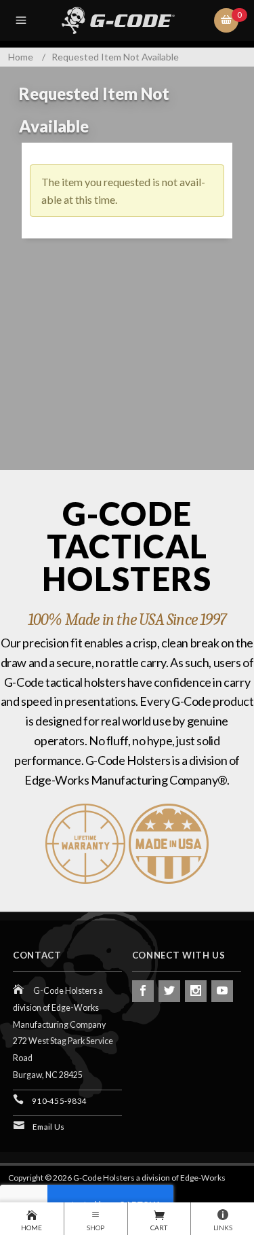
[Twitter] (169, 991)
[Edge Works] (129, 20)
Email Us (48, 1126)
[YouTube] (222, 991)
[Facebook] (143, 991)
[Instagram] (196, 991)
